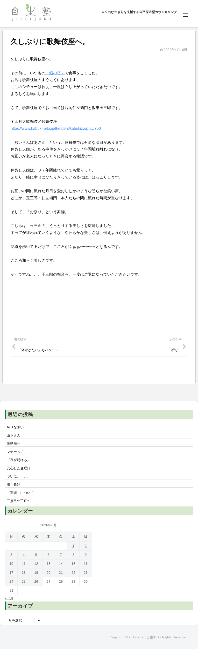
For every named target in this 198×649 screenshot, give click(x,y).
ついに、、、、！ (20, 476)
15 (73, 564)
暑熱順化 (13, 443)
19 (36, 572)
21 (61, 572)
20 (48, 572)
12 (36, 564)
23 (86, 572)
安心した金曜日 (18, 468)
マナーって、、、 (20, 452)
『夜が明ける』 (18, 460)
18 (24, 572)
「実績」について (20, 493)
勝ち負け (13, 484)
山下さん (13, 435)
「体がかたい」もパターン (38, 350)
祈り (174, 350)
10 (11, 564)
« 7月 (9, 598)
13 (48, 564)
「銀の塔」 (55, 73)
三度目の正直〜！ (20, 501)
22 (73, 572)
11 (24, 564)
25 (24, 581)
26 (36, 581)
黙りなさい (15, 427)
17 (11, 572)
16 (86, 564)
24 (11, 581)
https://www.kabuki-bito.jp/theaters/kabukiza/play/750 (56, 128)
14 (61, 564)
